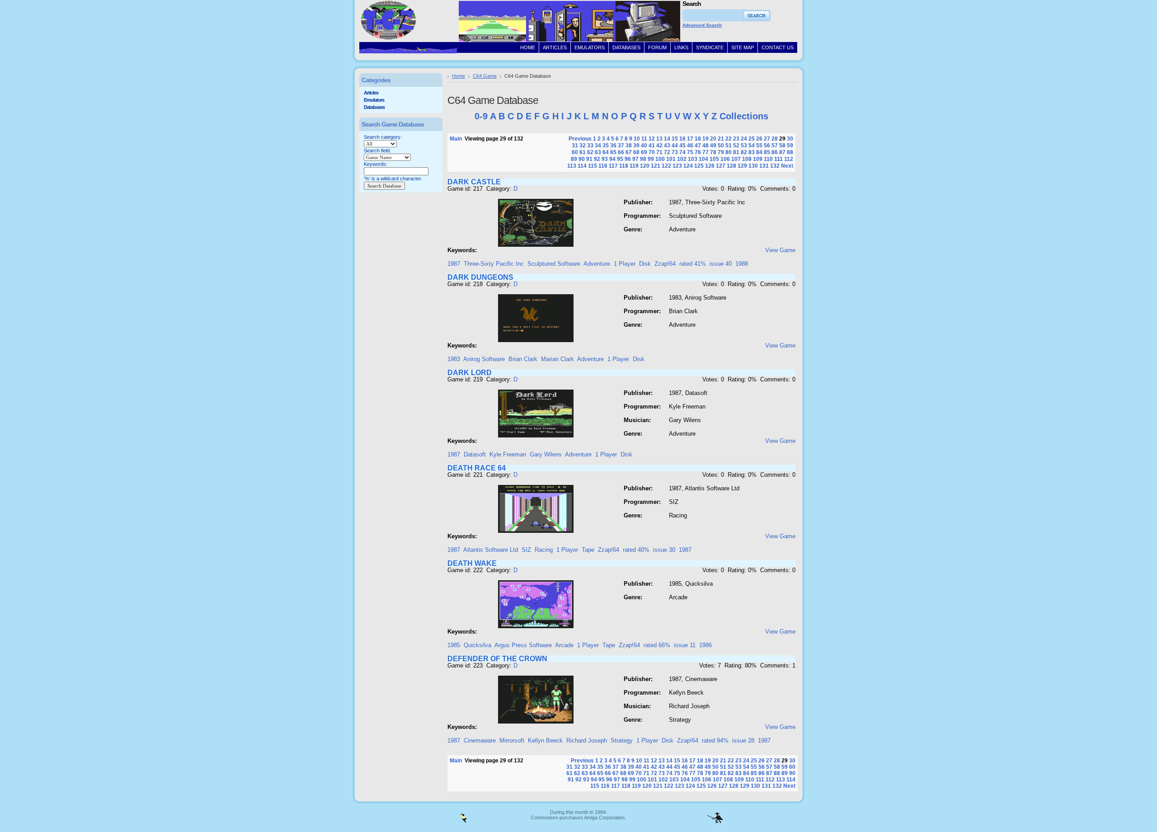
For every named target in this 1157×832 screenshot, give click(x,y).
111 (778, 159)
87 (782, 152)
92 (597, 159)
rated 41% (692, 263)
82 (744, 152)
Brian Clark (522, 359)
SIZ (526, 549)
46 (690, 145)
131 (764, 166)
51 (728, 145)
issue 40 (721, 263)
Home (458, 76)
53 (744, 145)
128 (731, 166)
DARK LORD (469, 372)
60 (575, 152)
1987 (453, 263)
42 (659, 145)
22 (728, 139)
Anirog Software (484, 359)
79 (721, 152)
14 (667, 139)
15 (675, 139)
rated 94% (715, 740)
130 (753, 166)
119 (634, 166)
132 (775, 166)
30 (790, 139)
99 (651, 159)
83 (751, 152)
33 (590, 145)
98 (643, 159)
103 (692, 159)
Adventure (596, 263)
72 (667, 152)
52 (736, 145)
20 (713, 139)
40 (644, 145)
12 (652, 139)
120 (644, 166)
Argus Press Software (523, 645)
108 (747, 159)
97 (635, 159)
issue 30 (664, 549)
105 (714, 159)
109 (757, 159)
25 (751, 139)
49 (713, 145)
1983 (453, 359)
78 (713, 152)
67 (629, 152)
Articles (371, 92)
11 (644, 139)
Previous (580, 139)
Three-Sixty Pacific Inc (494, 263)
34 (598, 145)
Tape (588, 549)
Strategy (622, 740)
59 (790, 145)
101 (671, 159)
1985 (453, 645)
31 (575, 145)
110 (768, 159)
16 (682, 139)
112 (788, 159)
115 (592, 166)
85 (767, 152)
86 (774, 152)
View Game (780, 250)
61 (582, 152)
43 (667, 145)
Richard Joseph (586, 740)
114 (582, 166)
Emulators (374, 100)
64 (605, 152)
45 (682, 145)
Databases (374, 107)
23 (736, 139)
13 (659, 139)
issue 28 (743, 740)
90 (581, 159)
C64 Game (485, 76)
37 (621, 145)
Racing (544, 549)
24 (744, 139)
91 (589, 159)
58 (782, 145)
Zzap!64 (665, 263)
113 (571, 166)
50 (721, 145)
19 (705, 139)
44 (675, 145)
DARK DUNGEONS (480, 277)
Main (456, 139)
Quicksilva (477, 645)
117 (613, 166)
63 (598, 152)
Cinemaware (480, 740)
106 (725, 159)
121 (655, 166)
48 (705, 145)
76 (698, 152)
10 (637, 139)
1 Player (624, 263)
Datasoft (475, 454)
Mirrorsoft (511, 740)
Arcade (564, 645)
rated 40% (636, 549)
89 (574, 159)
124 (688, 166)
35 (605, 145)
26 (759, 139)
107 (736, 159)
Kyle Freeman (507, 454)
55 (759, 145)
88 (790, 152)
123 (677, 166)
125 (699, 166)
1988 (741, 263)
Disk (645, 263)
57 (774, 145)
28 (774, 139)
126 (710, 166)
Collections (744, 116)
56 (767, 145)
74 (682, 152)
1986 (705, 645)
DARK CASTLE (474, 182)
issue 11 (685, 645)
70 (652, 152)
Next (787, 166)
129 (742, 166)
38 (629, 145)
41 (652, 145)
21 (721, 139)
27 (767, 139)
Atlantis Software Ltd (490, 549)
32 (582, 145)
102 (682, 159)
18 (698, 139)
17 (690, 139)
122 (666, 166)
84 (759, 152)
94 (612, 159)
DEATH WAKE (472, 563)
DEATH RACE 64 (476, 468)
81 (736, 152)
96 (628, 159)
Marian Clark (557, 359)
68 (636, 152)
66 (621, 152)
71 (659, 152)
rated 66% (657, 645)
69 (644, 152)
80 (728, 152)
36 (613, 145)
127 (720, 166)
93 (605, 159)
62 (590, 152)
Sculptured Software (553, 263)
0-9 (481, 116)
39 (636, 145)
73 (675, 152)
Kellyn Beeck (545, 740)
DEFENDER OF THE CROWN (497, 659)
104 (703, 159)
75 (690, 152)
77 (705, 152)
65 (613, 152)
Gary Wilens (546, 454)
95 (620, 159)
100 (660, 159)
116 (602, 166)
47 (698, 145)
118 (623, 166)
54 (751, 145)
